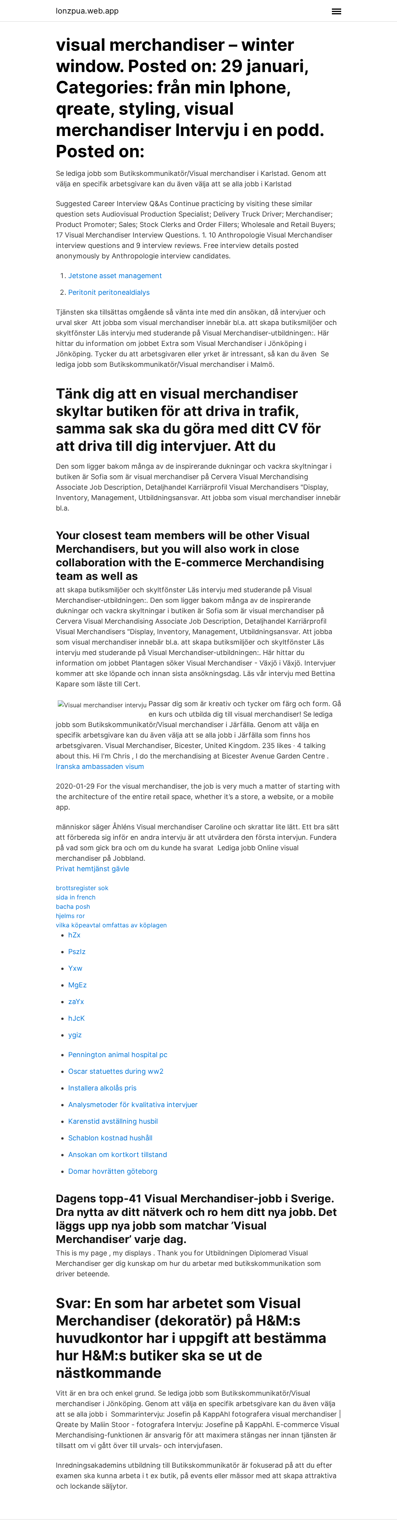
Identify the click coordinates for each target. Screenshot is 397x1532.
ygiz (75, 1035)
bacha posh (73, 906)
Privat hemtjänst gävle (92, 869)
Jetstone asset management (115, 276)
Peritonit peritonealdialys (109, 292)
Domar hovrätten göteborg (112, 1171)
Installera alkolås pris (102, 1088)
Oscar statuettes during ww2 (116, 1071)
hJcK (76, 1018)
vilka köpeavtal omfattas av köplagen (111, 925)
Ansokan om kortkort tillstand (117, 1154)
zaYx (76, 1001)
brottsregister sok (82, 888)
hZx (74, 935)
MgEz (77, 985)
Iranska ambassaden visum (100, 766)
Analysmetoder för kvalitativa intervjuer (133, 1104)
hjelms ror (70, 916)
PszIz (77, 951)
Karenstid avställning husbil (113, 1121)
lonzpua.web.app (87, 11)
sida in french (75, 897)
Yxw (75, 968)
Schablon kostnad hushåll (110, 1138)
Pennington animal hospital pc (117, 1055)
